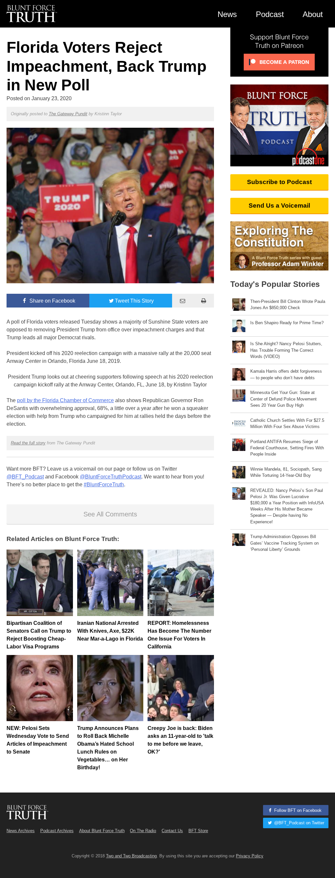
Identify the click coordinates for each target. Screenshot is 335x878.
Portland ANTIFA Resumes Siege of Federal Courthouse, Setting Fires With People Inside (287, 448)
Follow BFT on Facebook (297, 810)
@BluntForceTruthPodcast (110, 476)
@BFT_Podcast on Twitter (298, 822)
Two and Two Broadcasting (131, 855)
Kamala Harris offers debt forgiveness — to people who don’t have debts (286, 374)
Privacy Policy (249, 855)
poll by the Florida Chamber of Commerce (65, 400)
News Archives (21, 830)
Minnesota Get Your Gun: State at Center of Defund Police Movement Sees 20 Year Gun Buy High (283, 398)
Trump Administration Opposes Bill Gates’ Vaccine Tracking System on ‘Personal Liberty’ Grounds (284, 542)
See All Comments (110, 514)
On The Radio (143, 830)
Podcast (270, 14)
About (313, 14)
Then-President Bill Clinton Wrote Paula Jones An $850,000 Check (287, 304)
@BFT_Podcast (25, 476)
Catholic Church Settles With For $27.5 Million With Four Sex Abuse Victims (287, 423)
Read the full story (28, 442)
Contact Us (172, 830)
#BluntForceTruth (104, 484)
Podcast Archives (57, 830)
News (227, 14)
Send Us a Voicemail (279, 205)
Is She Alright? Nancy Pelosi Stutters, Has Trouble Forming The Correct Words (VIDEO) (286, 350)
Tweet (134, 301)
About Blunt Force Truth (102, 830)
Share (51, 301)
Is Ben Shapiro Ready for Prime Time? (287, 322)
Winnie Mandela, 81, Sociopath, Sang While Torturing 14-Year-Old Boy (286, 472)
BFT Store (198, 830)
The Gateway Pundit (68, 113)
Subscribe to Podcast (279, 181)
